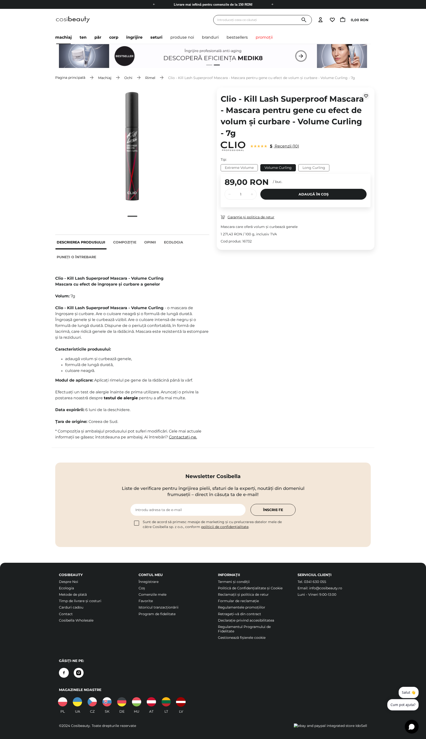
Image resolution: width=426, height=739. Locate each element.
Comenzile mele (152, 594)
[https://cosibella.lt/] (166, 702)
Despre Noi (68, 581)
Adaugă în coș (314, 194)
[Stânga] (154, 4)
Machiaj (63, 37)
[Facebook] (64, 673)
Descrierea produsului (81, 242)
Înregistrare (149, 581)
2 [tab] (215, 65)
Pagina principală (70, 77)
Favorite (146, 601)
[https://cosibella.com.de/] (151, 702)
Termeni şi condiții (234, 581)
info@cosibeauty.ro (325, 588)
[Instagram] (79, 673)
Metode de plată (73, 594)
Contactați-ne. (183, 437)
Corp (113, 37)
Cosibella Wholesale (76, 620)
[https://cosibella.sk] (107, 702)
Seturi (156, 37)
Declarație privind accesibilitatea (246, 620)
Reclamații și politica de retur (243, 594)
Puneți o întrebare (76, 257)
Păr (97, 37)
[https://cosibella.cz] (92, 702)
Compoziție (124, 242)
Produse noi (182, 37)
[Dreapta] (272, 4)
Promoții (264, 37)
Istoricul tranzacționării (158, 607)
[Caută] (303, 20)
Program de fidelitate (157, 614)
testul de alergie (121, 398)
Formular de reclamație (238, 601)
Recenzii (284, 146)
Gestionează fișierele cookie (242, 637)
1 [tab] (207, 65)
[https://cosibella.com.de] (122, 702)
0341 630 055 (315, 581)
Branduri (210, 37)
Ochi (128, 77)
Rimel (150, 77)
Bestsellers (237, 37)
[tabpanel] (132, 146)
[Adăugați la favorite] (366, 96)
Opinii (150, 242)
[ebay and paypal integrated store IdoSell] (330, 725)
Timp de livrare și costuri (80, 601)
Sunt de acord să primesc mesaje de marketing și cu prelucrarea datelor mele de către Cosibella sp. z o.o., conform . (212, 524)
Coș (142, 588)
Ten (83, 37)
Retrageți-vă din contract (239, 614)
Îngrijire (134, 37)
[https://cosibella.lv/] (181, 702)
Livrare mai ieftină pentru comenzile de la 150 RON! (213, 4)
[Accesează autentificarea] (320, 20)
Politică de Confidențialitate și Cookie (250, 588)
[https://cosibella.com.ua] (77, 702)
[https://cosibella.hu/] (137, 702)
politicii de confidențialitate (224, 527)
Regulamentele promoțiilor (241, 607)
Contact (66, 614)
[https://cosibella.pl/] (63, 702)
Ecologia (173, 242)
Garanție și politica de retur (251, 217)
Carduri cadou (71, 607)
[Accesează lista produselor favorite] (332, 20)
